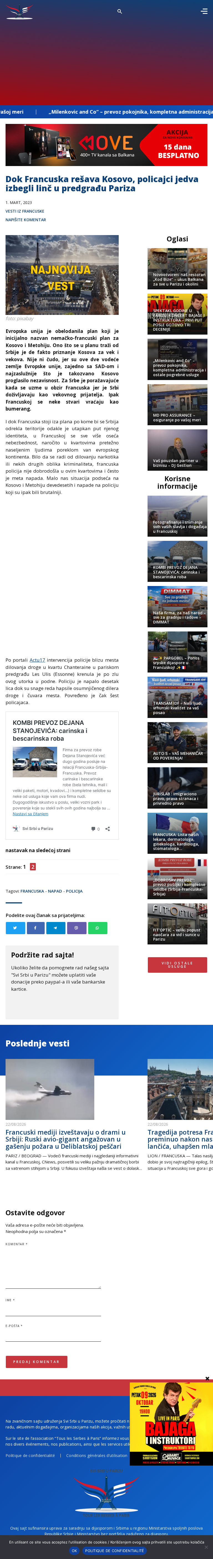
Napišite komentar (26, 219)
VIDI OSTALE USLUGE (177, 965)
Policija (74, 891)
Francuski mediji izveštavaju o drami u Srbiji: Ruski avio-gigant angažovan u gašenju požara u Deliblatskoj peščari (66, 1139)
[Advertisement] (106, 61)
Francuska (32, 891)
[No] (206, 1547)
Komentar (17, 1244)
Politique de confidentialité (30, 1455)
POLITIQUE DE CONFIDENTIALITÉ (114, 1550)
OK (74, 1550)
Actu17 (37, 660)
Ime (10, 1300)
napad (55, 891)
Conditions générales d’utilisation (97, 1455)
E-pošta (14, 1326)
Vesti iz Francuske (25, 211)
